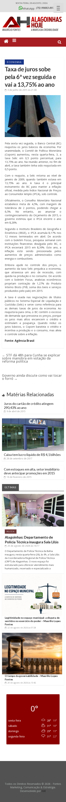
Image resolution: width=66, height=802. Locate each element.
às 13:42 (22, 682)
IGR (44, 791)
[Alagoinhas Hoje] (33, 15)
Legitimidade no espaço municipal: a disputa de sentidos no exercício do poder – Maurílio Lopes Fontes (33, 621)
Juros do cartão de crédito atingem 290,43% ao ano (28, 406)
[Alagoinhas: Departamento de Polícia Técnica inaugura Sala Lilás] (33, 495)
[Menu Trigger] (58, 8)
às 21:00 (22, 89)
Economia (14, 62)
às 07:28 (22, 627)
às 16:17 (23, 545)
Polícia (11, 531)
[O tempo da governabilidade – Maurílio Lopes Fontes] (32, 634)
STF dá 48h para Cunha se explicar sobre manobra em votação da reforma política (31, 358)
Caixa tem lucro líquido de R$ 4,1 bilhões (32, 455)
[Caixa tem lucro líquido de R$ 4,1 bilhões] (33, 420)
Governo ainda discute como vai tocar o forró (32, 377)
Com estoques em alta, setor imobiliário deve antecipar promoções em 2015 (31, 471)
